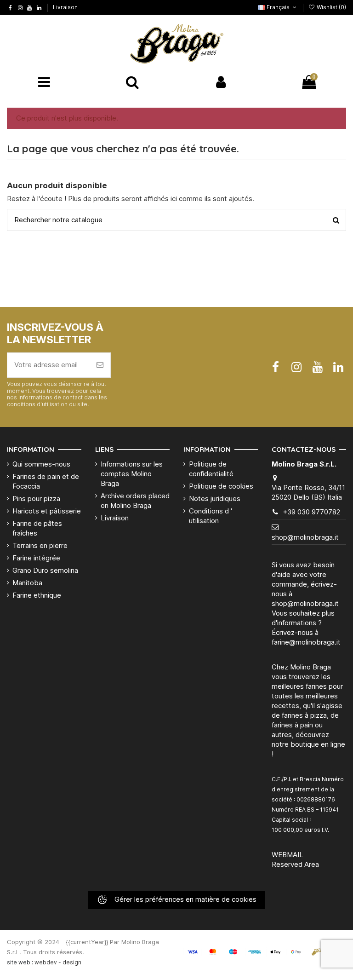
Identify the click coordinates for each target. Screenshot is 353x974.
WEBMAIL (287, 854)
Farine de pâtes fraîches (37, 528)
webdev (45, 962)
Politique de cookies (221, 486)
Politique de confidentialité (211, 469)
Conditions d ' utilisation (210, 516)
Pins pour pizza (36, 498)
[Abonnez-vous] (100, 365)
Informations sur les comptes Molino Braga (132, 474)
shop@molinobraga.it (305, 537)
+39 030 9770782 (311, 511)
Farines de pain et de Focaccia (45, 481)
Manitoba (27, 582)
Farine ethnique (36, 595)
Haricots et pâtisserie (46, 511)
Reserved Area (295, 864)
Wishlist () (330, 7)
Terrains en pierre (40, 545)
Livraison (65, 7)
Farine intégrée (36, 557)
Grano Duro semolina (45, 570)
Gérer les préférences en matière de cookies (184, 899)
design (72, 962)
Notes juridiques (214, 498)
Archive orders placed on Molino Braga (135, 500)
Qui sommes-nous (41, 464)
